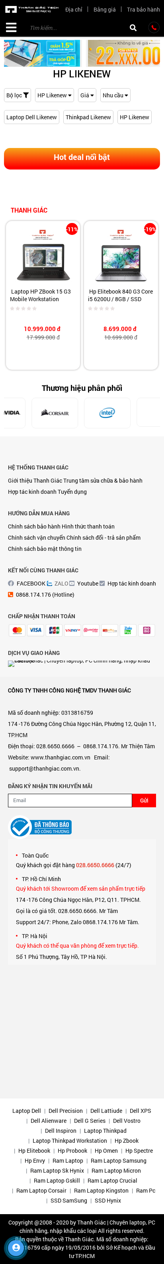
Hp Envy (35, 1160)
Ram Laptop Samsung (118, 1160)
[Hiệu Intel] (85, 413)
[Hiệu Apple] (138, 413)
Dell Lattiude (106, 1110)
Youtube (87, 583)
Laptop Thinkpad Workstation (70, 1140)
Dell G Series (89, 1120)
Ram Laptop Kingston (101, 1190)
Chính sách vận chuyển (36, 537)
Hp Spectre (139, 1150)
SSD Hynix (108, 1200)
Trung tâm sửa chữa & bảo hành (103, 480)
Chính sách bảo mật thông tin (45, 548)
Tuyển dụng (72, 491)
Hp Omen (106, 1150)
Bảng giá (105, 9)
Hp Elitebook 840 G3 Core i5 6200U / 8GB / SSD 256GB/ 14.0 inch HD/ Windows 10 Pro (120, 303)
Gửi (144, 800)
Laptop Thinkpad (105, 1130)
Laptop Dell (26, 1110)
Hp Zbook (127, 1140)
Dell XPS (140, 1110)
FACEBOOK (31, 583)
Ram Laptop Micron (116, 1170)
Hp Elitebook (34, 1150)
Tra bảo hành (143, 9)
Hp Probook (72, 1150)
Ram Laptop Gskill (57, 1180)
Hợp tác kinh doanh (32, 491)
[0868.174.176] (154, 28)
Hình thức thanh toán (88, 526)
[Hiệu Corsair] (33, 413)
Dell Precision (66, 1110)
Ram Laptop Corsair (41, 1190)
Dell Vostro (127, 1120)
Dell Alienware (48, 1120)
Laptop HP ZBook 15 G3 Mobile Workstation (40, 295)
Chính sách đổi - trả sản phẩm (103, 537)
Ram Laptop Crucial (112, 1180)
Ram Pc (145, 1190)
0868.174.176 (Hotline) (45, 594)
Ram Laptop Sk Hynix (57, 1170)
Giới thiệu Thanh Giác (35, 480)
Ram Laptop (68, 1160)
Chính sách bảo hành (34, 526)
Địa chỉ (73, 9)
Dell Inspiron (60, 1130)
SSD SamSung (69, 1200)
